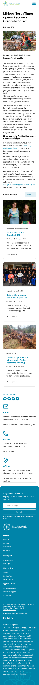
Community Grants (9, 588)
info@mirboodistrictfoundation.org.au (19, 185)
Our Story (6, 543)
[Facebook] (4, 618)
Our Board (6, 550)
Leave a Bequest (8, 579)
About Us (6, 540)
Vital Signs (6, 564)
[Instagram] (8, 618)
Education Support (9, 592)
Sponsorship (7, 595)
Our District (7, 547)
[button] (5, 398)
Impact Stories (8, 560)
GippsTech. (24, 613)
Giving (5, 573)
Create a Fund (7, 576)
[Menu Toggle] (34, 3)
